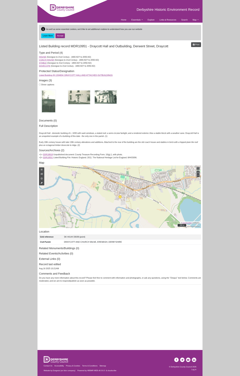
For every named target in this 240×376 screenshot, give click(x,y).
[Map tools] (41, 183)
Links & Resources (168, 20)
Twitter (182, 360)
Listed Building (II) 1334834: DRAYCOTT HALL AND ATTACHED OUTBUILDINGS (76, 75)
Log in (194, 369)
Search (184, 20)
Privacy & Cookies (73, 366)
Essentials (136, 20)
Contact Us (48, 366)
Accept (60, 36)
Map (195, 20)
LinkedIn (194, 360)
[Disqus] (120, 318)
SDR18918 (48, 154)
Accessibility (59, 366)
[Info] (41, 178)
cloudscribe (111, 370)
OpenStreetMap (187, 223)
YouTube (188, 360)
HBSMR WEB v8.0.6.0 (96, 370)
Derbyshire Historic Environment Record (168, 10)
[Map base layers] (41, 174)
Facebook (176, 360)
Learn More (48, 36)
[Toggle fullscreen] (198, 168)
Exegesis (56, 370)
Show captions (47, 85)
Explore (151, 20)
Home (123, 20)
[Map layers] (41, 169)
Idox (65, 370)
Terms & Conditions (90, 366)
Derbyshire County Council (181, 367)
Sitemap (103, 366)
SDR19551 (48, 157)
